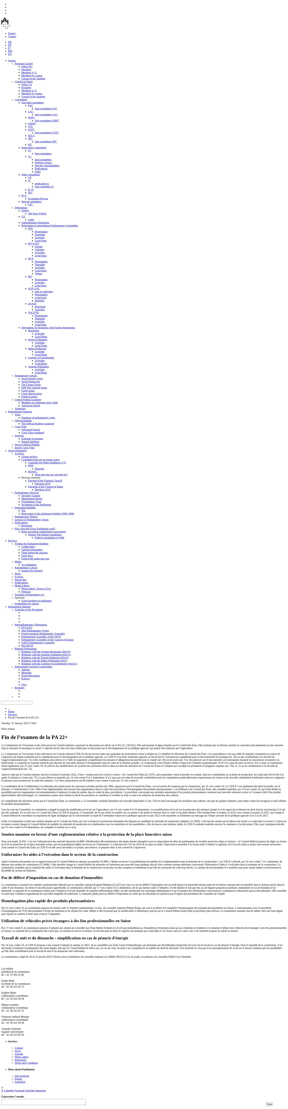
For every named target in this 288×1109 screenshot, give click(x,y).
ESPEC (32, 123)
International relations (19, 606)
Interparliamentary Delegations (31, 624)
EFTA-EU (33, 243)
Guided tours (28, 546)
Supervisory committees (33, 147)
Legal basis (40, 240)
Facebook (19, 1090)
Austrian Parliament (38, 366)
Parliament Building (25, 507)
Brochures (26, 525)
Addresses (20, 408)
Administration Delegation (35, 222)
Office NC (26, 66)
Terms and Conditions (26, 1062)
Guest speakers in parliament (36, 600)
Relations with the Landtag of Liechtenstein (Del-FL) (49, 663)
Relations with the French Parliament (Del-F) (45, 657)
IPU (30, 276)
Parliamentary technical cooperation (33, 666)
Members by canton (31, 75)
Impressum (20, 1059)
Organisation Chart (31, 501)
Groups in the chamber (33, 78)
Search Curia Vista (24, 447)
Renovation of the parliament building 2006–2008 (47, 513)
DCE (31, 258)
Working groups (43, 162)
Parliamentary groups (26, 375)
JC (29, 180)
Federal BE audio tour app (35, 558)
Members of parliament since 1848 (39, 402)
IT (9, 48)
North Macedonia (30, 675)
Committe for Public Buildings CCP (47, 462)
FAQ (24, 684)
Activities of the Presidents (29, 609)
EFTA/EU (26, 627)
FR (9, 45)
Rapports (39, 468)
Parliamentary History (26, 516)
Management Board (31, 498)
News (18, 573)
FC (29, 150)
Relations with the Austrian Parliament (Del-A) (46, 654)
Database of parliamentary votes (38, 417)
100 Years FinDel (37, 213)
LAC (31, 111)
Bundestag (33, 330)
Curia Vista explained (32, 432)
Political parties (29, 396)
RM (10, 51)
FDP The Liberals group (34, 387)
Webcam (25, 591)
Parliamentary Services (27, 492)
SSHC (31, 117)
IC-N (31, 189)
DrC (30, 192)
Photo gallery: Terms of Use (36, 588)
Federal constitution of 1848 (49, 537)
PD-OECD (27, 645)
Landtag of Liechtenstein (41, 357)
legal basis (40, 306)
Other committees (30, 174)
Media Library (22, 585)
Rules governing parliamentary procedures (43, 531)
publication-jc (42, 183)
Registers (19, 687)
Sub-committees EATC (47, 132)
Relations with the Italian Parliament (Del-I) (44, 660)
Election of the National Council (45, 480)
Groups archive (29, 456)
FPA (30, 228)
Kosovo (25, 678)
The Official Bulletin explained (37, 423)
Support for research (32, 570)
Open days (27, 555)
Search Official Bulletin (27, 444)
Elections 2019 (42, 483)
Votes (17, 414)
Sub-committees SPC (46, 141)
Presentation (41, 231)
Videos (38, 273)
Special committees (31, 201)
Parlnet (11, 33)
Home (11, 711)
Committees (21, 99)
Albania (25, 669)
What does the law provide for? (51, 474)
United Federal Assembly (28, 399)
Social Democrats (30, 381)
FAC (30, 105)
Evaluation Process (38, 198)
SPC (30, 138)
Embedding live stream (27, 603)
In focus (19, 576)
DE (10, 42)
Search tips (20, 579)
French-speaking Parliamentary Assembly (43, 633)
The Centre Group (31, 384)
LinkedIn (9, 1090)
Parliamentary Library (26, 567)
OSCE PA (33, 312)
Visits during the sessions (34, 552)
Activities (40, 237)
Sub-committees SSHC (47, 120)
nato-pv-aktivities (44, 291)
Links (38, 171)
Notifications (21, 582)
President (26, 69)
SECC (31, 135)
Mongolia (26, 672)
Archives (19, 453)
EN (10, 54)
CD (23, 216)
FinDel (25, 210)
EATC (31, 129)
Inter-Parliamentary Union (35, 630)
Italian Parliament (37, 348)
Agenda (19, 1053)
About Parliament (17, 450)
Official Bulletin (23, 420)
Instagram (41, 1090)
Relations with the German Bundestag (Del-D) (45, 651)
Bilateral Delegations (26, 648)
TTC (30, 126)
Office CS (26, 84)
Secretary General (30, 495)
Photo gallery (22, 1056)
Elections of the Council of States (45, 486)
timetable (39, 300)
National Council (24, 63)
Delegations (21, 207)
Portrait (38, 246)
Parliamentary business (20, 411)
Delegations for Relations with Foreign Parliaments (48, 327)
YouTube (30, 1090)
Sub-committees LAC (46, 114)
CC (30, 156)
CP (29, 177)
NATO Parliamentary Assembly (38, 642)
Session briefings (30, 441)
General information (31, 549)
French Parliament (37, 339)
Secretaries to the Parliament (36, 504)
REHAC (32, 471)
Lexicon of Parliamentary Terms (31, 519)
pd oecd (32, 303)
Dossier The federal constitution (45, 534)
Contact (12, 36)
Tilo (23, 510)
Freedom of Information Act (29, 594)
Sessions (19, 435)
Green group (28, 390)
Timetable (40, 234)
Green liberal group (31, 393)
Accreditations (28, 564)
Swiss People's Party (32, 378)
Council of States (24, 81)
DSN (31, 465)
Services (12, 540)
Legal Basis (41, 336)
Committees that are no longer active (40, 459)
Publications (41, 168)
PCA (24, 195)
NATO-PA (34, 288)
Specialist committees (32, 102)
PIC (30, 144)
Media (18, 561)
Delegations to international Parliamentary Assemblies (49, 225)
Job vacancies (22, 1075)
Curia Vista (20, 426)
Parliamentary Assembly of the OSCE (41, 636)
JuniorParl (20, 1081)
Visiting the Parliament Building (31, 543)
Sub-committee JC (44, 186)
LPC (30, 204)
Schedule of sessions (32, 438)
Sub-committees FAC (46, 108)
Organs (12, 60)
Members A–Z (29, 72)
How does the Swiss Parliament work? (35, 528)
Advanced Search (30, 405)
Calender (39, 249)
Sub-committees (43, 153)
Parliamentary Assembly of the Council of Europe (47, 639)
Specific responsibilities (47, 165)
